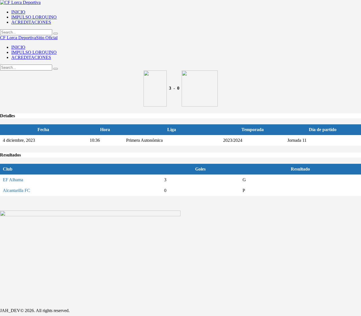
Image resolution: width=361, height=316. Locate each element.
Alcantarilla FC (16, 190)
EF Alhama (13, 179)
